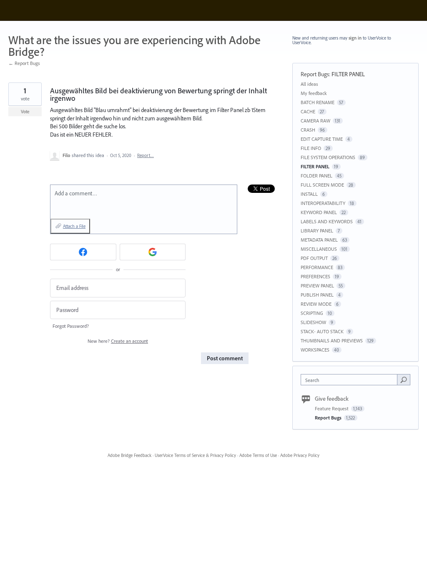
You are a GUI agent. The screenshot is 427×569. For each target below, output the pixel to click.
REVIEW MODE (316, 304)
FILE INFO (311, 148)
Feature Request (332, 408)
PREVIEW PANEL (317, 285)
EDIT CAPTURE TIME (322, 139)
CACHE (308, 111)
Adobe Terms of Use (258, 455)
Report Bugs (315, 74)
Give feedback (332, 398)
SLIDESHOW (313, 322)
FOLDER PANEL (316, 175)
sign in (355, 38)
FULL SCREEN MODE (322, 185)
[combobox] (351, 380)
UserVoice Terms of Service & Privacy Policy (195, 455)
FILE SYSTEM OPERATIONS (328, 157)
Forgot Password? (71, 326)
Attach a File (74, 226)
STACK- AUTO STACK (322, 331)
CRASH (308, 130)
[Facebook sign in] (83, 252)
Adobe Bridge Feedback (129, 455)
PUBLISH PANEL (317, 295)
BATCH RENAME (317, 102)
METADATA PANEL (319, 240)
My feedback (314, 93)
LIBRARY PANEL (317, 230)
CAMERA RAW (315, 120)
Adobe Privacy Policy (299, 455)
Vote (25, 112)
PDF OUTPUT (314, 258)
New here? (118, 341)
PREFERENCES (315, 276)
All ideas (309, 84)
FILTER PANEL (348, 74)
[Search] (403, 379)
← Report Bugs (24, 63)
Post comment (225, 358)
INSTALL (309, 194)
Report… (145, 155)
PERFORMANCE (317, 267)
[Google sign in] (153, 252)
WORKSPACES (315, 350)
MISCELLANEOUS (319, 249)
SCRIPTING (312, 313)
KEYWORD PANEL (319, 212)
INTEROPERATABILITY (323, 203)
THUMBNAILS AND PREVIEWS (332, 340)
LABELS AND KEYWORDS (327, 221)
